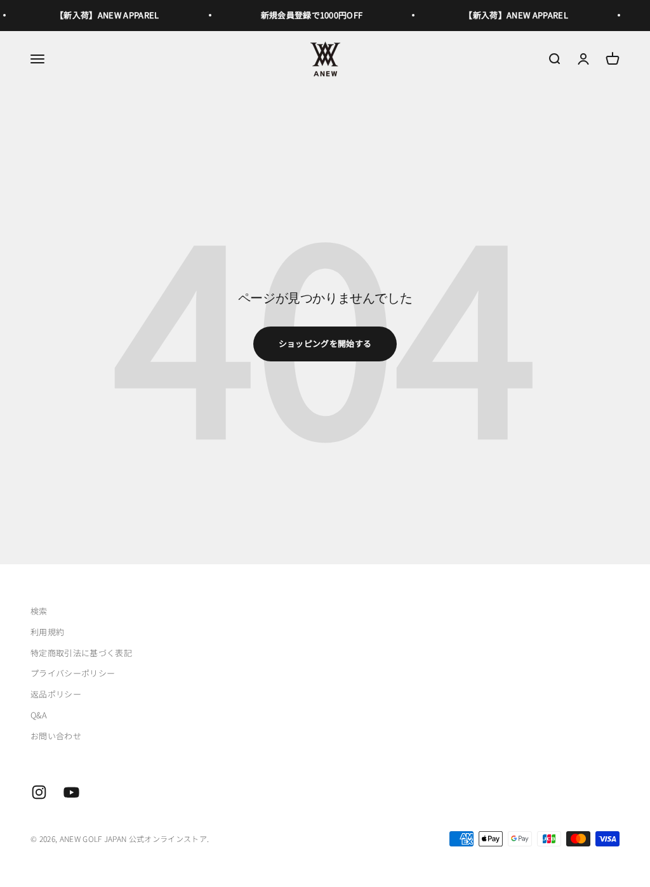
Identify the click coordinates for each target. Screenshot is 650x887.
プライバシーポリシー (72, 673)
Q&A (38, 715)
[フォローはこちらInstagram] (39, 792)
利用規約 (47, 632)
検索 (39, 611)
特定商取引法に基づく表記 (81, 653)
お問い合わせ (55, 736)
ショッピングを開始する (325, 343)
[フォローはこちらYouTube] (71, 792)
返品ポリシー (55, 694)
